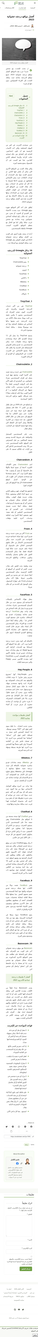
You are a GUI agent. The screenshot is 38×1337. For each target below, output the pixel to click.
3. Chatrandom (19, 115)
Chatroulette (27, 372)
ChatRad (24, 816)
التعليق (29, 1214)
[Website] (21, 1163)
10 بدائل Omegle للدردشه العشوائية (16, 107)
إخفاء (11, 96)
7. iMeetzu (20, 125)
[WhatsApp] (19, 1126)
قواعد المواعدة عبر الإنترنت (18, 137)
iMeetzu (26, 762)
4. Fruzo (21, 118)
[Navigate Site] (34, 3)
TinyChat (28, 306)
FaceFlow (15, 611)
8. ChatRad (20, 128)
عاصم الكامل (26, 26)
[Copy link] (11, 1131)
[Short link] (19, 1136)
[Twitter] (6, 1126)
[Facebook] (31, 1126)
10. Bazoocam (19, 133)
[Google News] (15, 1309)
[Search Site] (3, 3)
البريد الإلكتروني (27, 1248)
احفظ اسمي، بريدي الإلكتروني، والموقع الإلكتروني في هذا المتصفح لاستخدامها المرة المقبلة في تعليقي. (19, 1261)
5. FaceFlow (20, 120)
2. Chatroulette (19, 113)
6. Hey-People (19, 123)
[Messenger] (25, 1126)
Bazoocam (28, 948)
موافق (35, 1335)
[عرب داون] (19, 3)
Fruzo (27, 533)
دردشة (26, 1144)
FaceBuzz (23, 885)
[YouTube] (19, 1309)
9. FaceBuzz (20, 130)
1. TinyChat (20, 110)
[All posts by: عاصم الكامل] (27, 1162)
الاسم (30, 1240)
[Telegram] (13, 1126)
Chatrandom (23, 464)
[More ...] (26, 1131)
